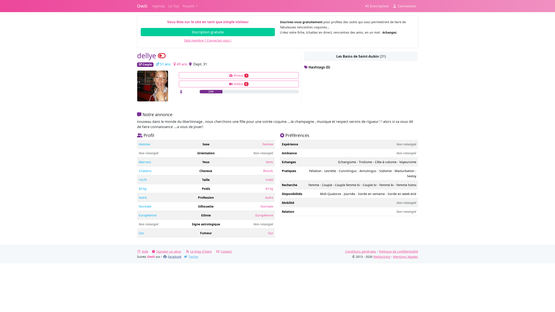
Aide (145, 251)
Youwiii (189, 6)
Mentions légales (405, 257)
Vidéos (240, 84)
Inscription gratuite (208, 32)
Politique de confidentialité (398, 251)
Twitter (193, 257)
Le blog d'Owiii (201, 251)
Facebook (174, 257)
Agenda (158, 6)
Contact (226, 251)
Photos (240, 75)
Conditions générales (360, 251)
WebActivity (381, 257)
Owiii (142, 6)
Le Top (173, 6)
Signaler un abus (168, 251)
